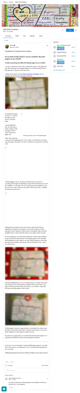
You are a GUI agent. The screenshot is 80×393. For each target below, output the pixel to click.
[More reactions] (11, 362)
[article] (26, 216)
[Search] (63, 30)
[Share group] (76, 30)
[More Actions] (47, 379)
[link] (8, 36)
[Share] (47, 45)
